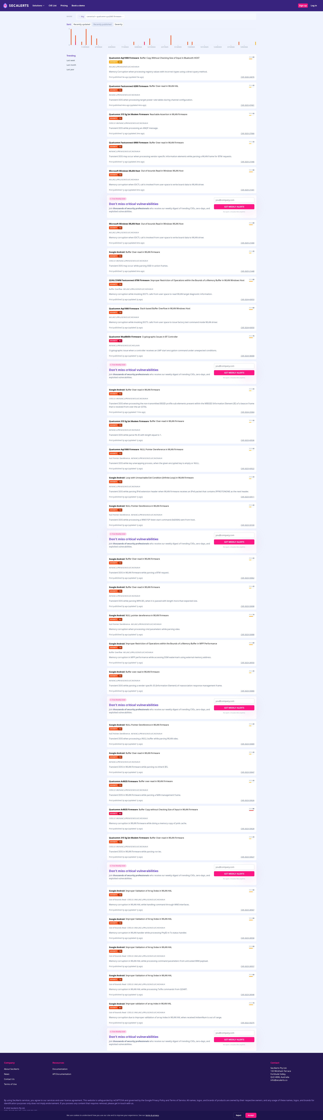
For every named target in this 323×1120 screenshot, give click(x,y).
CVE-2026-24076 (247, 77)
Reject (238, 1115)
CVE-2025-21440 (247, 243)
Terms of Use (10, 1084)
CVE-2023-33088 (247, 634)
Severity (118, 24)
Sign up (303, 5)
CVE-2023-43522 (247, 468)
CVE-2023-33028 (247, 828)
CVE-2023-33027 (247, 857)
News (6, 1074)
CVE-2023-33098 (247, 606)
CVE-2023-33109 (247, 525)
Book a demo (78, 5)
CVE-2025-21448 (247, 271)
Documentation (60, 1069)
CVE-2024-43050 (247, 327)
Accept (251, 1115)
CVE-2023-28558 (247, 938)
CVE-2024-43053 (247, 299)
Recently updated (82, 24)
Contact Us (9, 1079)
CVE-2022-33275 (247, 1023)
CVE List (53, 5)
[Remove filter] (79, 16)
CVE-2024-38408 (247, 356)
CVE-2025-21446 (247, 162)
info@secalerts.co (279, 1080)
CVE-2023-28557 (247, 966)
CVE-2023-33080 (247, 691)
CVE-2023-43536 (247, 440)
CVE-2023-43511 (247, 497)
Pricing (64, 5)
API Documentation (61, 1074)
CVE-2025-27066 (247, 133)
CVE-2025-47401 (247, 105)
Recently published (102, 24)
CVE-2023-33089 (247, 744)
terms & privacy (152, 1115)
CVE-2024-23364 (247, 412)
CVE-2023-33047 (247, 772)
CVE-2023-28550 (247, 662)
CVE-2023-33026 (247, 800)
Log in (314, 5)
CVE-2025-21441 (247, 190)
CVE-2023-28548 (247, 994)
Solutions (37, 5)
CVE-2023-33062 (247, 578)
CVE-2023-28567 (247, 910)
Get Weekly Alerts (234, 206)
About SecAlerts (11, 1069)
